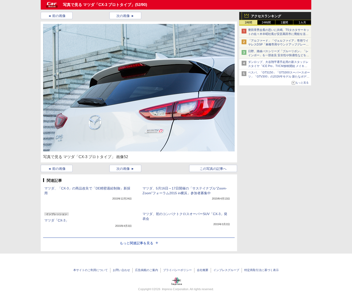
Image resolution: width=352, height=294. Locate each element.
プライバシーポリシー (177, 270)
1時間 (248, 22)
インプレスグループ (226, 270)
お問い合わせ (121, 270)
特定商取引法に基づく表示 (261, 270)
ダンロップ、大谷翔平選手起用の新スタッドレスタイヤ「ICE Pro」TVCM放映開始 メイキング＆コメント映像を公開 (278, 66)
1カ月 (302, 22)
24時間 (266, 22)
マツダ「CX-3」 (56, 220)
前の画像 (59, 16)
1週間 (284, 22)
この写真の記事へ (213, 169)
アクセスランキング (266, 16)
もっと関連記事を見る (136, 243)
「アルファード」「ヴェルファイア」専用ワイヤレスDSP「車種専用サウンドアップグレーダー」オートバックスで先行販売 (278, 44)
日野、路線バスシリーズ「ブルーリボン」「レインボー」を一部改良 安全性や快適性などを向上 (278, 55)
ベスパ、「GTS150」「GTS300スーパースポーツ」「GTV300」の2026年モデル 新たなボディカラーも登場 (279, 76)
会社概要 (202, 270)
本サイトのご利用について (90, 270)
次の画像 (123, 16)
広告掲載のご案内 (146, 270)
